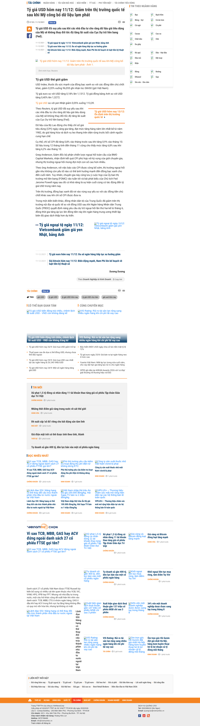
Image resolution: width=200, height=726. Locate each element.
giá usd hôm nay (109, 297)
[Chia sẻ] (29, 35)
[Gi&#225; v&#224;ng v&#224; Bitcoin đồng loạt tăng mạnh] (137, 539)
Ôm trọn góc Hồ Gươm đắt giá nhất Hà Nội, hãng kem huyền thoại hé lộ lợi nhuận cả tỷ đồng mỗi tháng (159, 644)
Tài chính (34, 3)
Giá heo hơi (101, 682)
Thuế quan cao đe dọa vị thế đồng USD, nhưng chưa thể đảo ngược (52, 353)
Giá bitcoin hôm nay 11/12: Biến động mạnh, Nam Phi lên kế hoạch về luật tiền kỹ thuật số (86, 51)
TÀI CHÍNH (77, 700)
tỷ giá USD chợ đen (90, 297)
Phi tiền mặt (105, 3)
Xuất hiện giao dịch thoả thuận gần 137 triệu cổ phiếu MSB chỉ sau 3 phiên (115, 608)
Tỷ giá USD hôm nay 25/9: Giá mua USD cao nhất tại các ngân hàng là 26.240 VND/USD (51, 361)
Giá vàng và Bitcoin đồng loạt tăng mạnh (158, 536)
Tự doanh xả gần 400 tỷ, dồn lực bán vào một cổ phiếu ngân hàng (65, 447)
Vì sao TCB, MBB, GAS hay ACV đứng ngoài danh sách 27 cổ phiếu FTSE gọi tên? (42, 473)
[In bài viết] (120, 22)
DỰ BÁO (47, 700)
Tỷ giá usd (67, 682)
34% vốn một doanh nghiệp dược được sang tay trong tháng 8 (159, 606)
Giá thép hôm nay (38, 687)
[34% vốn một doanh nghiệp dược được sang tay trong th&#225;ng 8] (137, 608)
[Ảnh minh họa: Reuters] (80, 63)
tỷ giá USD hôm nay (70, 297)
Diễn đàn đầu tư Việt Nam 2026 (124, 687)
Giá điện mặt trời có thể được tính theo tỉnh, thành (57, 434)
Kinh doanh (65, 482)
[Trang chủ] (29, 29)
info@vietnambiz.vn (44, 721)
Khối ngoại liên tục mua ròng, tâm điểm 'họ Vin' (159, 573)
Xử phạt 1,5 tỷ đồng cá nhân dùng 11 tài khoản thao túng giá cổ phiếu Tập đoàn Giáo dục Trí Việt (75, 394)
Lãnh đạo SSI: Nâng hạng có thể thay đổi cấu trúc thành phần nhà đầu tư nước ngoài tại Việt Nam (41, 504)
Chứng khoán (36, 400)
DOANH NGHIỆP (113, 700)
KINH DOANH (127, 700)
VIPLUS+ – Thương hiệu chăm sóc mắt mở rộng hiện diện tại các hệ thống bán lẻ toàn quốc (110, 504)
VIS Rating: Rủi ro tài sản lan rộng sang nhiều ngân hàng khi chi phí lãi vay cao (99, 339)
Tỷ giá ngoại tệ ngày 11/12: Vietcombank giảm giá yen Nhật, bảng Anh (78, 43)
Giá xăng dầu (159, 682)
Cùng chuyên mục (92, 305)
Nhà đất (34, 426)
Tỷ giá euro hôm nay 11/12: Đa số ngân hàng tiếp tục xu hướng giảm (77, 46)
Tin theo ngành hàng (143, 6)
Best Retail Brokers (101, 687)
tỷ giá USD (53, 297)
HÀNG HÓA (57, 700)
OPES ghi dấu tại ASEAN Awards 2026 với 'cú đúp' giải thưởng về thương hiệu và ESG (102, 371)
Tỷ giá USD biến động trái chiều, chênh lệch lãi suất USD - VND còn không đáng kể (51, 339)
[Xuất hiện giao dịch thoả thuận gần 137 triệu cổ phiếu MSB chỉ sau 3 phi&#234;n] (92, 608)
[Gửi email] (123, 22)
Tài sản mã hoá (66, 3)
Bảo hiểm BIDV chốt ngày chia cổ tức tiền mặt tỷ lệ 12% (103, 348)
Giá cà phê (112, 682)
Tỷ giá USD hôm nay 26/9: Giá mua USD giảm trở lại (52, 347)
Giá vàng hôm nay (38, 682)
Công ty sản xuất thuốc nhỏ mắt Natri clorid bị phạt (109, 469)
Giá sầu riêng (53, 687)
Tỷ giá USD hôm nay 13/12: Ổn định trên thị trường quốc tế (109, 114)
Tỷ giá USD (41, 103)
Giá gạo (76, 687)
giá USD (40, 297)
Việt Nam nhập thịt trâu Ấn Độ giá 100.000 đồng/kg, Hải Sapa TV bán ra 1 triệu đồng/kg (76, 504)
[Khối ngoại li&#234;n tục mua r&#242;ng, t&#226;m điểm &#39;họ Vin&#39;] (137, 576)
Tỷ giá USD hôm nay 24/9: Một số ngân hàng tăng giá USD (51, 369)
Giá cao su (86, 687)
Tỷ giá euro (89, 682)
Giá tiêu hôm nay (126, 682)
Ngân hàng (49, 3)
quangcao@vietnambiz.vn (154, 711)
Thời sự (34, 439)
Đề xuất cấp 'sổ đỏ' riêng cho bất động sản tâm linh (58, 421)
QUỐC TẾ (67, 700)
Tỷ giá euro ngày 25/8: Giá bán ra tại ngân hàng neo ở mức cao (103, 356)
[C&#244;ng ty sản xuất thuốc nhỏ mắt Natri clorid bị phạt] (111, 462)
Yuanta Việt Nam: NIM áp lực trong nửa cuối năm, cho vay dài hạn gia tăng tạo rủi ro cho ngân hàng (102, 363)
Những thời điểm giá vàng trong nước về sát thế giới (58, 408)
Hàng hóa (35, 413)
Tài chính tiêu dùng (124, 3)
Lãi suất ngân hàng (143, 682)
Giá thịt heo (66, 687)
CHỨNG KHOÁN (99, 700)
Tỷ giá (92, 3)
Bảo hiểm (81, 3)
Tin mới (37, 387)
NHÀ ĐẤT (87, 700)
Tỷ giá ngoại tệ (54, 682)
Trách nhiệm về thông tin (41, 723)
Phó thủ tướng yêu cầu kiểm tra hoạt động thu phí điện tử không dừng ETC (77, 473)
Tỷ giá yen (78, 682)
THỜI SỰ (38, 700)
